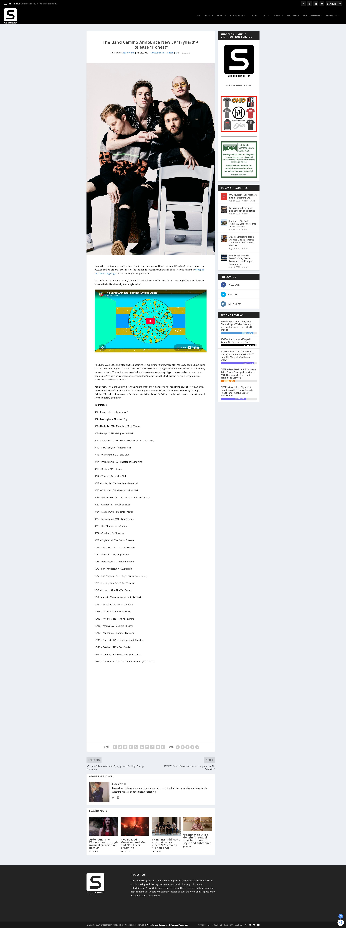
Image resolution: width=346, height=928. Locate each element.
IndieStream (293, 16)
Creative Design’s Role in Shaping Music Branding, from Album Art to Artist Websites (242, 241)
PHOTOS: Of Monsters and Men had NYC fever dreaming (134, 844)
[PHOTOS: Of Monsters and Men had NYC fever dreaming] (135, 826)
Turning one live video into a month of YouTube (242, 209)
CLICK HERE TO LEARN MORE (238, 85)
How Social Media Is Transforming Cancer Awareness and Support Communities (241, 259)
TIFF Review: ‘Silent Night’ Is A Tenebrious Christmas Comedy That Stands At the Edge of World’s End (237, 391)
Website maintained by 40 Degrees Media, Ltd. (168, 925)
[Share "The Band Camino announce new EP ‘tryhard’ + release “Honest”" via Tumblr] (131, 747)
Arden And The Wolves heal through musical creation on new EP (103, 844)
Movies (220, 16)
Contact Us (331, 16)
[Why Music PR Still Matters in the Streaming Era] (224, 196)
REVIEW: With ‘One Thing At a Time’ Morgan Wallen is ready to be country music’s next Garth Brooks (237, 325)
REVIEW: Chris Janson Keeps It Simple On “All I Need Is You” (236, 341)
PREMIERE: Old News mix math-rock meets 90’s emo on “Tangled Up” (166, 844)
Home (198, 16)
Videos (170, 52)
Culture (254, 16)
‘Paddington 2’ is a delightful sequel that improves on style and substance (197, 839)
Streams (161, 52)
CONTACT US (236, 925)
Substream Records (312, 16)
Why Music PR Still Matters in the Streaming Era (243, 196)
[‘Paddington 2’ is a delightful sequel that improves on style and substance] (197, 824)
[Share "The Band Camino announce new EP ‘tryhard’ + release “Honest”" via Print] (163, 747)
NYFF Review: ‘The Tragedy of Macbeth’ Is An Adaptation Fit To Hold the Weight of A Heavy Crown (238, 355)
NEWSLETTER (204, 925)
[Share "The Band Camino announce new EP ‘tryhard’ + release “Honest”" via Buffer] (147, 747)
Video (264, 16)
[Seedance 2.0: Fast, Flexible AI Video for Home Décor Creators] (224, 222)
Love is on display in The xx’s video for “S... (39, 3)
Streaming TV (236, 16)
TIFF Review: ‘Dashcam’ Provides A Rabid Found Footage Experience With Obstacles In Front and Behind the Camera (238, 373)
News (153, 52)
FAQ (226, 925)
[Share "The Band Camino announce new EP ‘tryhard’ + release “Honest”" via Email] (158, 747)
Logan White (127, 52)
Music (208, 16)
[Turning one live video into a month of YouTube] (224, 209)
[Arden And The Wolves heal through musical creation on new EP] (103, 826)
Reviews (277, 16)
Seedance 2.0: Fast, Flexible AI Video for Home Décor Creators (242, 224)
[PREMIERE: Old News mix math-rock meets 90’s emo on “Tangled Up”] (166, 826)
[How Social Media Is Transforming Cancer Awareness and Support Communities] (224, 257)
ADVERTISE (217, 925)
